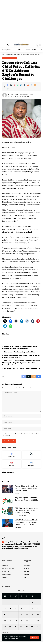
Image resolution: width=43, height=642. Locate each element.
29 (32, 627)
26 (16, 627)
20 (21, 621)
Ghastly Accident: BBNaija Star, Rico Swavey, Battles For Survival (19, 348)
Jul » (8, 632)
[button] (34, 637)
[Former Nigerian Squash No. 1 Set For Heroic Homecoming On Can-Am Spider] (7, 489)
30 (38, 627)
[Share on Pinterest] (14, 85)
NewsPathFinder (13, 94)
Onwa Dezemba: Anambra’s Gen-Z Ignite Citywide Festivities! (21, 356)
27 (21, 627)
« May (4, 632)
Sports (17, 493)
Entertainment (9, 58)
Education (18, 527)
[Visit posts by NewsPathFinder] (4, 95)
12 (16, 614)
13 (21, 614)
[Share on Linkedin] (21, 85)
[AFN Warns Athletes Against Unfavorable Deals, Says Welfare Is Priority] (7, 511)
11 (10, 614)
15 (32, 614)
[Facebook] (11, 455)
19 (16, 621)
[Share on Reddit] (28, 85)
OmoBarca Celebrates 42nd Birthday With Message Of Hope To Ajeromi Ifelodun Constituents (21, 363)
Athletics (18, 515)
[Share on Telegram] (31, 85)
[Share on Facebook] (7, 85)
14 (27, 614)
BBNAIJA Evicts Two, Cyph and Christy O (22, 368)
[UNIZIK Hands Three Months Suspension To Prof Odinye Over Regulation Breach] (7, 523)
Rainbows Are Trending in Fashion (19, 352)
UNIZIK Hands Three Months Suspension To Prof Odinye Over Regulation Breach (26, 522)
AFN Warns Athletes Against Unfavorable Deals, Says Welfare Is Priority (26, 510)
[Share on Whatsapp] (17, 85)
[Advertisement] (21, 21)
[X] (31, 455)
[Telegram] (31, 464)
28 (27, 627)
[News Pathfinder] (21, 45)
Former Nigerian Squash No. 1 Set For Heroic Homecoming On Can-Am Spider (27, 488)
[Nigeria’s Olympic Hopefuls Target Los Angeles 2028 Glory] (7, 501)
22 (32, 621)
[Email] (34, 85)
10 (5, 614)
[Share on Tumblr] (24, 85)
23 (38, 621)
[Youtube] (11, 464)
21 (27, 621)
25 (10, 627)
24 (5, 627)
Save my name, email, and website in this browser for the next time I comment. (22, 435)
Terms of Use (14, 638)
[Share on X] (10, 85)
